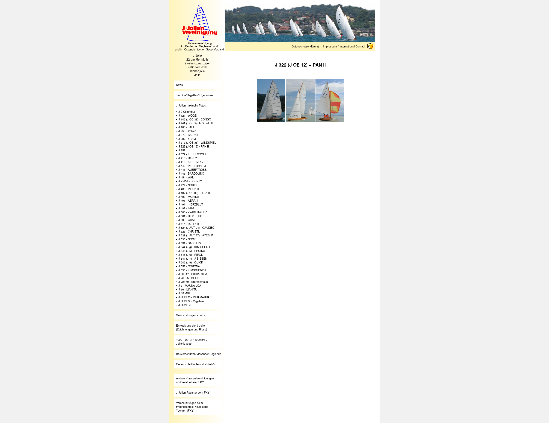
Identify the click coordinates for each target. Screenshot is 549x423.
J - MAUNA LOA (189, 286)
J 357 (181, 150)
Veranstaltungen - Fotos (191, 315)
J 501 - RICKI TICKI (191, 216)
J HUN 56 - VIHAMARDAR (194, 297)
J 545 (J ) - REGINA (191, 251)
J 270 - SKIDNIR (188, 135)
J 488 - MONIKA (188, 197)
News (179, 85)
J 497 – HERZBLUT (190, 204)
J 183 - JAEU (186, 127)
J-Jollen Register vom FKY (193, 392)
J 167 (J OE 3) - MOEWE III (196, 123)
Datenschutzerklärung (305, 46)
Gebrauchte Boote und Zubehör (195, 364)
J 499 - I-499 (186, 208)
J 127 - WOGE (187, 115)
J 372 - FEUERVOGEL (192, 154)
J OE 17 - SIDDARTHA (192, 274)
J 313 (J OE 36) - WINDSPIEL (197, 143)
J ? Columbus (187, 112)
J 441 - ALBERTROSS (192, 170)
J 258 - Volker (187, 131)
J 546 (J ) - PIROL (190, 255)
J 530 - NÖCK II (188, 239)
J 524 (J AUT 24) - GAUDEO (196, 228)
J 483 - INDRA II (188, 189)
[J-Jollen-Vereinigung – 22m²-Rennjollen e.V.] (199, 40)
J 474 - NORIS (187, 185)
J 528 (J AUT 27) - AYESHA (196, 235)
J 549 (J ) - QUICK (190, 262)
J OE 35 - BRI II (188, 278)
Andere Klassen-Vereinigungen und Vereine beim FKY (195, 380)
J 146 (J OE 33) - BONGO (194, 119)
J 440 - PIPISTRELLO (192, 166)
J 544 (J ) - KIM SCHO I (194, 247)
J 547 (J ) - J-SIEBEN (192, 258)
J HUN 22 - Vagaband (191, 301)
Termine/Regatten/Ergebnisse (194, 95)
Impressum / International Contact (344, 46)
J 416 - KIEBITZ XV (191, 162)
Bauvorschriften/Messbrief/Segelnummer (198, 354)
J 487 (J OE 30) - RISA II (194, 193)
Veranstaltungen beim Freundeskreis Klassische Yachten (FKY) (192, 406)
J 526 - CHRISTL (189, 231)
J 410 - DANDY (187, 158)
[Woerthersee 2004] (271, 100)
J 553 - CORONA (189, 266)
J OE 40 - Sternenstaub (193, 282)
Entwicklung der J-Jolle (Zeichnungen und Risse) (191, 327)
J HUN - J (184, 305)
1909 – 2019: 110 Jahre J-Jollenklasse (192, 341)
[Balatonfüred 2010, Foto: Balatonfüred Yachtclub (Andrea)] (300, 100)
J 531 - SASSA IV (189, 243)
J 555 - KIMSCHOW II (192, 270)
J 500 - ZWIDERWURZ (192, 212)
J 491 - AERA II (188, 200)
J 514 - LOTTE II (188, 224)
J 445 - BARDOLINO (191, 173)
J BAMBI (184, 293)
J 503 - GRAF (187, 220)
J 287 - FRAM (187, 139)
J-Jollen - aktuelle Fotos (191, 105)
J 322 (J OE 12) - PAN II (193, 146)
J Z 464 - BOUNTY (190, 181)
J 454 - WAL (186, 177)
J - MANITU (187, 289)
